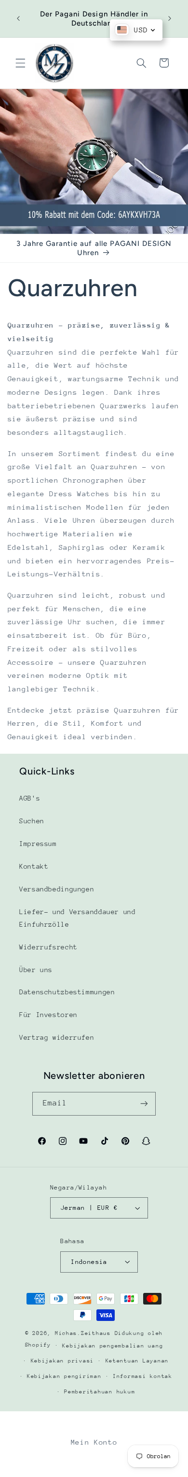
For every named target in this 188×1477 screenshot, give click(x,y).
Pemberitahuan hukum (99, 1392)
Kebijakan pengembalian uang (112, 1346)
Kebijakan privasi (62, 1361)
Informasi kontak (143, 1376)
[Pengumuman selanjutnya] (169, 18)
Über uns (36, 970)
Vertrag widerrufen (56, 1037)
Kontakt (33, 866)
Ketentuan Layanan (137, 1361)
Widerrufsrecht (48, 947)
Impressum (38, 843)
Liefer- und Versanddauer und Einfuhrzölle (77, 918)
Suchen (31, 821)
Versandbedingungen (56, 889)
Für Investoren (48, 1014)
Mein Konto (94, 1442)
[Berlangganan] (144, 1104)
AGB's (29, 798)
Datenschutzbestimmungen (67, 992)
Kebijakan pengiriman (64, 1376)
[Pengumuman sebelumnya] (18, 18)
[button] (20, 63)
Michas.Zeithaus (85, 1333)
